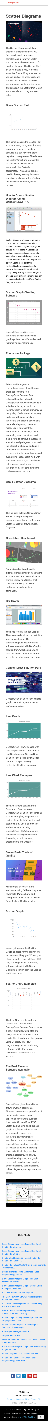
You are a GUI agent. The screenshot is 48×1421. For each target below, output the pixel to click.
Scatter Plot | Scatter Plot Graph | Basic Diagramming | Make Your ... (19, 1359)
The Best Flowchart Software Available (18, 1067)
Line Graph (13, 716)
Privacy (33, 1399)
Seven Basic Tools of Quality (19, 853)
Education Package (18, 353)
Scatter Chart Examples (21, 983)
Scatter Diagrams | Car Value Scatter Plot (20, 1353)
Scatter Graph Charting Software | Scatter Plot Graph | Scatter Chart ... (22, 1319)
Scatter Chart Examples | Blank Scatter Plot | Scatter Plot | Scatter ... (21, 1259)
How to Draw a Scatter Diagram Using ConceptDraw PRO (20, 198)
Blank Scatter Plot (17, 105)
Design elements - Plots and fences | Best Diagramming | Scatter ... (20, 1273)
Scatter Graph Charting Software (20, 293)
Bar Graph (12, 601)
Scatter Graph (15, 911)
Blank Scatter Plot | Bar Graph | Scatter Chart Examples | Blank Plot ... (22, 1287)
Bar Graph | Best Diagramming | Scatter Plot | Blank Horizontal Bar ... (22, 1305)
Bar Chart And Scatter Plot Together (17, 1292)
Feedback (20, 1399)
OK (41, 1417)
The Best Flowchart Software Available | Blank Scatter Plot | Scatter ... (22, 1298)
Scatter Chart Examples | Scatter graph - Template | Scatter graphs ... (20, 1326)
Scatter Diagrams (23, 16)
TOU (39, 1399)
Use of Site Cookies (26, 1417)
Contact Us (11, 1399)
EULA (27, 1399)
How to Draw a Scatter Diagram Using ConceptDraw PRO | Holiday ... (18, 1312)
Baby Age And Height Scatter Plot (16, 1331)
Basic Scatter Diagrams (21, 482)
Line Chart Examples (19, 775)
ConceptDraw (13, 2)
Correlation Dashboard (20, 538)
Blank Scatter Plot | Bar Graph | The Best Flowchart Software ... (20, 1280)
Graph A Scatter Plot (11, 1335)
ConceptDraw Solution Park (23, 667)
